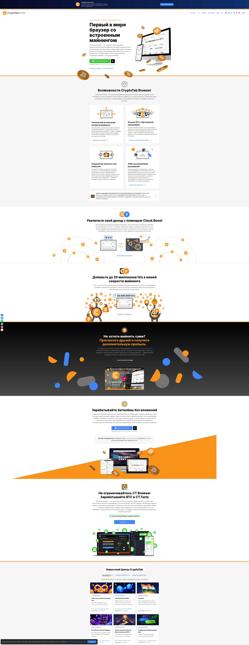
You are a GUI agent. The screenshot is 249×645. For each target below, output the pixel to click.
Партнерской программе (141, 348)
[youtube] (239, 12)
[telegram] (231, 13)
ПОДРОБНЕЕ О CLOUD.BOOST (125, 255)
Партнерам (211, 12)
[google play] (113, 61)
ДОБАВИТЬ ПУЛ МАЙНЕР (124, 314)
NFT (222, 12)
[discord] (226, 13)
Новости (203, 12)
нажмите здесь (112, 64)
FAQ (199, 12)
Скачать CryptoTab (123, 428)
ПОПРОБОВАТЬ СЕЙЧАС (101, 61)
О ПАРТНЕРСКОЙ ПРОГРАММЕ (125, 360)
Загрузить (193, 12)
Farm (217, 12)
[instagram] (236, 13)
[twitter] (234, 13)
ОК (92, 641)
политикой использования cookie (77, 641)
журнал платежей (131, 438)
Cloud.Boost (110, 227)
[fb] (229, 13)
